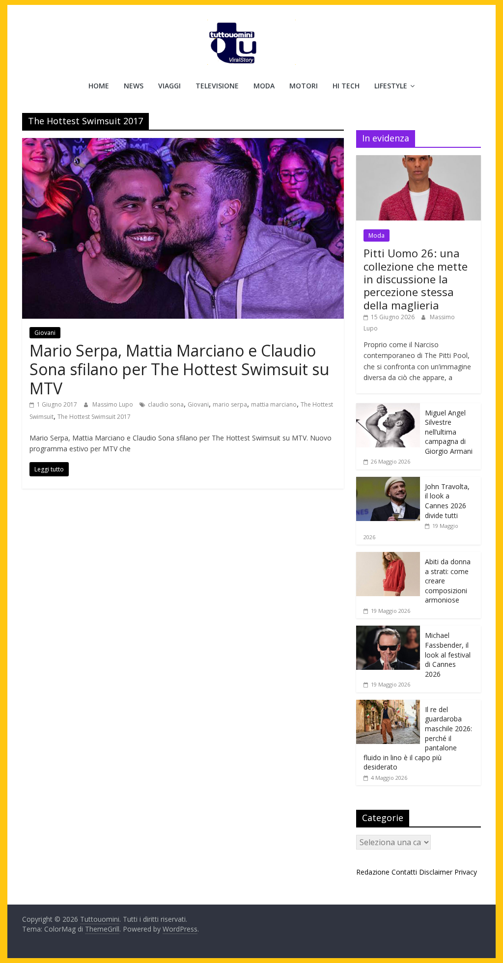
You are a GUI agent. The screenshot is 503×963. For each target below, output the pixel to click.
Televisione (217, 85)
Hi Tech (346, 85)
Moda (264, 85)
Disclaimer (435, 872)
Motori (303, 85)
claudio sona (166, 404)
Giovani (45, 333)
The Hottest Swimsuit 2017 (94, 417)
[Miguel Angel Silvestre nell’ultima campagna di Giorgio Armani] (388, 408)
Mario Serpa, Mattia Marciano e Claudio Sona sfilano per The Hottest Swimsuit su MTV (179, 369)
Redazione (373, 872)
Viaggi (169, 85)
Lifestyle (390, 85)
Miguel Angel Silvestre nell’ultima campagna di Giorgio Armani (449, 432)
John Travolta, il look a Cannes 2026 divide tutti (447, 501)
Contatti (404, 872)
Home (98, 85)
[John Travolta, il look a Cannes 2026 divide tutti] (388, 482)
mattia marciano (274, 404)
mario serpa (230, 404)
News (133, 85)
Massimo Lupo (113, 404)
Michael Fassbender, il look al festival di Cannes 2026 (448, 654)
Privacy (465, 872)
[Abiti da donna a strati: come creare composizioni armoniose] (388, 557)
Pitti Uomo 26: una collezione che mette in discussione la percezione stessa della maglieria (415, 279)
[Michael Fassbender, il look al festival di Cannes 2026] (388, 630)
